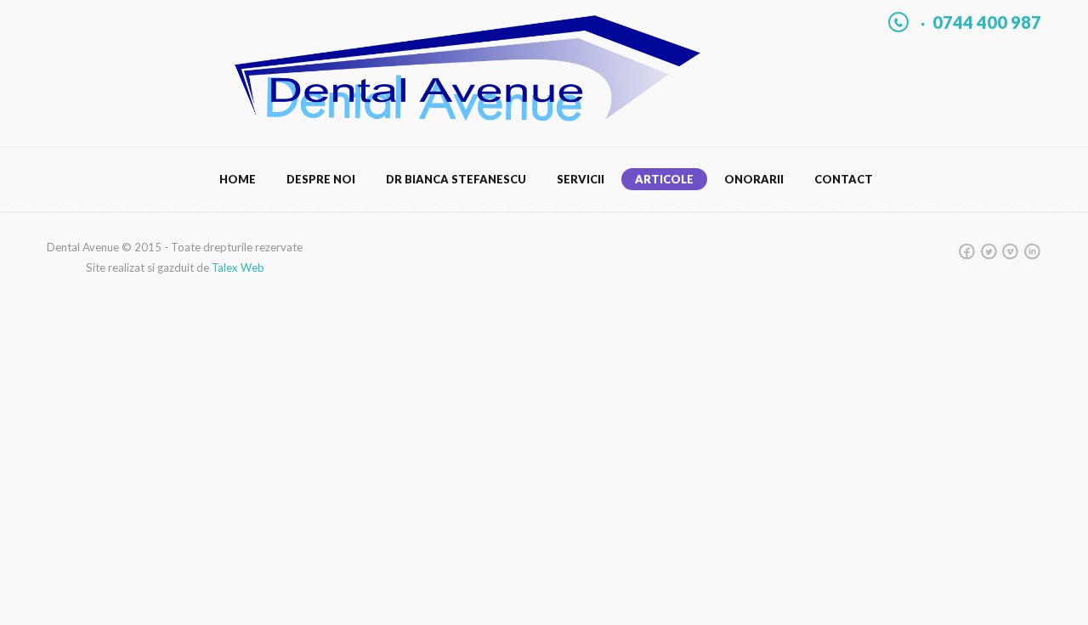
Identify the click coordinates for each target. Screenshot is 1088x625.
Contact (843, 179)
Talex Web (238, 267)
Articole (664, 179)
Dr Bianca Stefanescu (456, 179)
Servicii (580, 179)
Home (237, 179)
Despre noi (320, 179)
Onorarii (754, 179)
